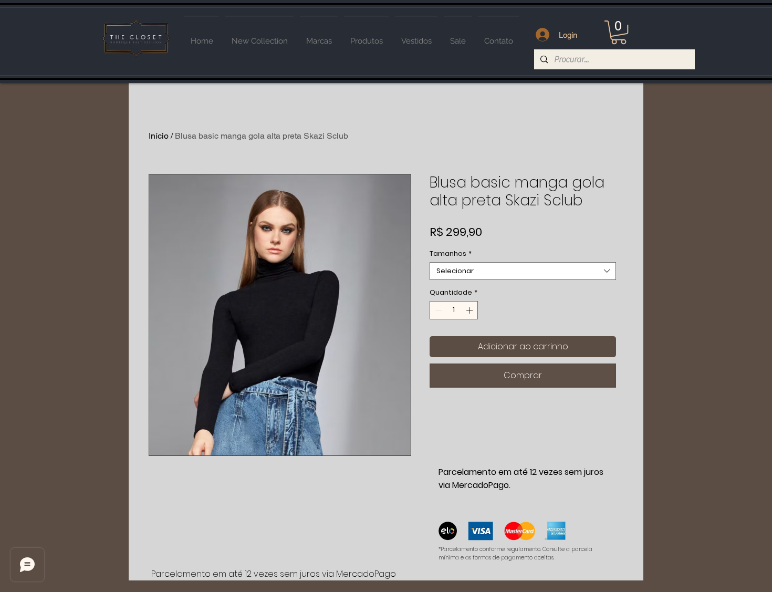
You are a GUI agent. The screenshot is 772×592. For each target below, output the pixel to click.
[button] (618, 32)
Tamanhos (451, 254)
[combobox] (523, 271)
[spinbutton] (454, 310)
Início (159, 136)
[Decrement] (437, 310)
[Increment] (470, 310)
